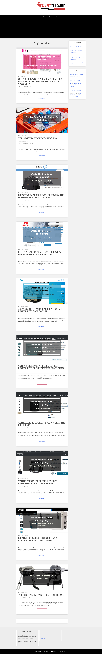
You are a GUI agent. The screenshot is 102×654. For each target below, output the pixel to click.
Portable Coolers (22, 135)
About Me (58, 16)
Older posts (21, 620)
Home (44, 16)
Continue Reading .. (42, 98)
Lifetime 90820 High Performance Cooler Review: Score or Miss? (37, 539)
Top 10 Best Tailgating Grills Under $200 (41, 595)
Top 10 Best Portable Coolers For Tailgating (37, 139)
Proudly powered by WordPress (41, 651)
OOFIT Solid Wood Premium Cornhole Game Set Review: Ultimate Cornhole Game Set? (40, 81)
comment (30, 86)
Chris (26, 86)
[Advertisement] (51, 27)
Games (20, 76)
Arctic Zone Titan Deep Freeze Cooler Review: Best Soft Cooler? (40, 310)
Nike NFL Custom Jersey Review (77, 54)
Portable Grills (21, 592)
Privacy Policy (43, 638)
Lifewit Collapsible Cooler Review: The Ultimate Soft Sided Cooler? (41, 196)
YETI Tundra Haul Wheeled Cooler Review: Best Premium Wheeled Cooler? (41, 367)
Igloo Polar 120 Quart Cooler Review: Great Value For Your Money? (40, 253)
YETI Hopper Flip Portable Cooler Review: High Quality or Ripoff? (37, 482)
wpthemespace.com (62, 651)
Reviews (50, 16)
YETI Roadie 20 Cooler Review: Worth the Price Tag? (41, 424)
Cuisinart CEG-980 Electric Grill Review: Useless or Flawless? (76, 85)
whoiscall (72, 74)
